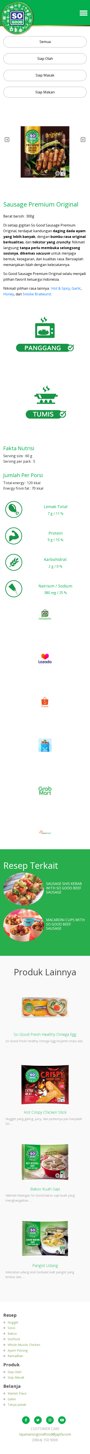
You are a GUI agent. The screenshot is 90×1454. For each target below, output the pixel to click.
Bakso (12, 1333)
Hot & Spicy (60, 288)
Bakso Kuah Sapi (45, 1189)
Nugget (13, 1322)
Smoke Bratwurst (37, 294)
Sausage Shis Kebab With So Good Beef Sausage (64, 887)
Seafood (14, 1339)
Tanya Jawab (17, 1404)
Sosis (11, 1328)
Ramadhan (15, 1356)
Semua (45, 41)
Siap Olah (45, 58)
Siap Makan (45, 92)
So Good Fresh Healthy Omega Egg (45, 1034)
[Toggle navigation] (83, 12)
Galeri (12, 1399)
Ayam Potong (18, 1350)
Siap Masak (45, 75)
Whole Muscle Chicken (24, 1345)
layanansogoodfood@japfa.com (45, 1434)
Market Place (17, 1393)
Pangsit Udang (45, 1265)
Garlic (76, 288)
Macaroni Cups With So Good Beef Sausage (65, 924)
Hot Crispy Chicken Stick (45, 1112)
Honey (8, 294)
